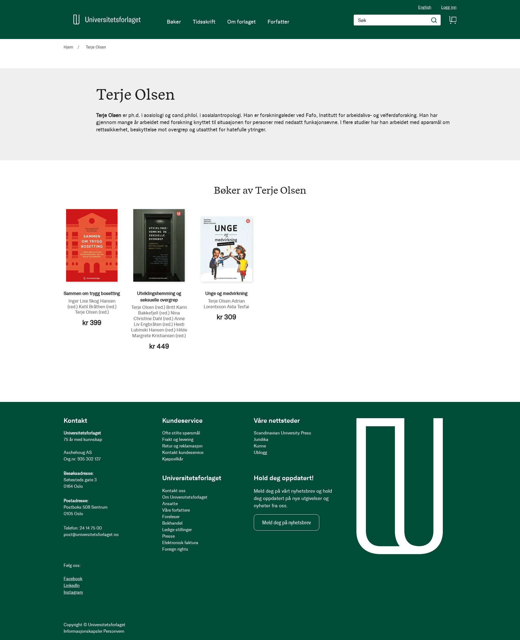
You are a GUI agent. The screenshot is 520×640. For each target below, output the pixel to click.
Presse (168, 536)
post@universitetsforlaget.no (91, 534)
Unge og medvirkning (226, 293)
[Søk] (434, 20)
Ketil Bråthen (97, 306)
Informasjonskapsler (83, 631)
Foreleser (171, 516)
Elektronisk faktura (180, 542)
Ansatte (170, 503)
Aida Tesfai (238, 306)
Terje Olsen (92, 312)
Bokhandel (172, 523)
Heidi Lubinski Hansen (157, 327)
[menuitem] (174, 21)
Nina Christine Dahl (157, 315)
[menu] (228, 21)
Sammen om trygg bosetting (92, 293)
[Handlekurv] (452, 20)
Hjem (69, 47)
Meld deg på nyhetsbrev (286, 522)
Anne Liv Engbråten (159, 321)
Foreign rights (175, 549)
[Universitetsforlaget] (107, 19)
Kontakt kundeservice (182, 452)
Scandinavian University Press (282, 433)
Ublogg (260, 452)
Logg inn (448, 7)
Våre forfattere (176, 510)
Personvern (113, 631)
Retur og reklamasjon (182, 446)
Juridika (261, 439)
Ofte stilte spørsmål (181, 433)
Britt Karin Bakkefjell (162, 310)
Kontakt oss (174, 490)
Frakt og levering (177, 439)
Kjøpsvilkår (172, 459)
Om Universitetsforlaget (184, 497)
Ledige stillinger (177, 529)
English (424, 7)
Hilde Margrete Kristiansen (159, 332)
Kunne (260, 446)
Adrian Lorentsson (224, 303)
